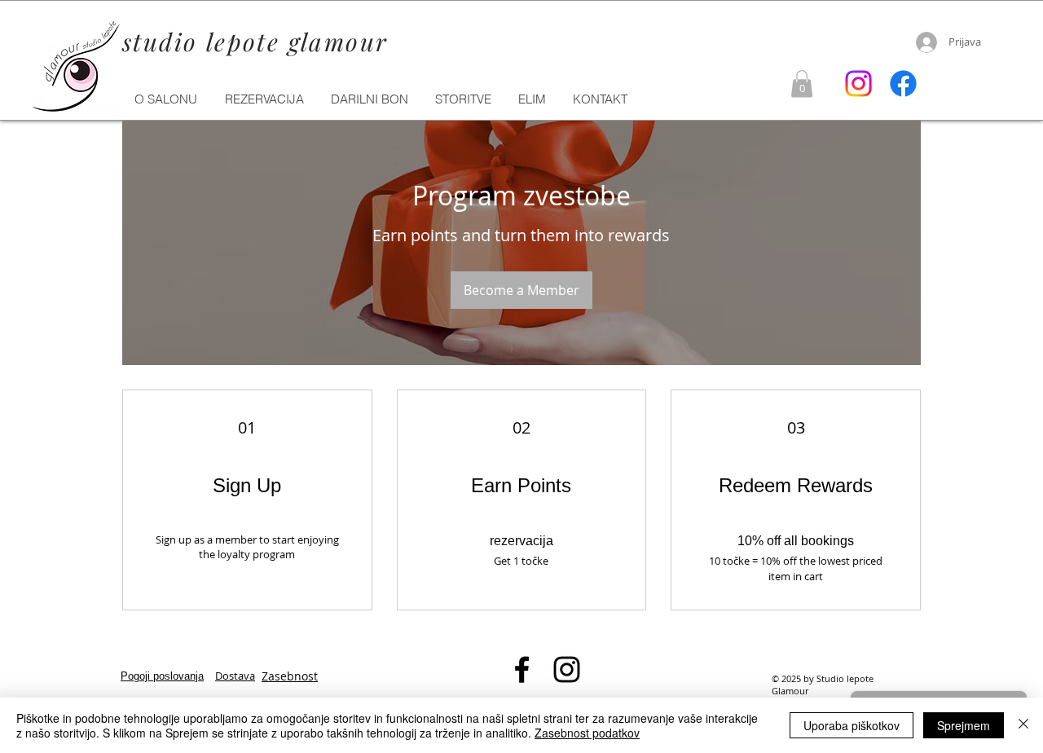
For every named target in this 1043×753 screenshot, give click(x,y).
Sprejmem (963, 725)
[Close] (1023, 725)
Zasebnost (290, 676)
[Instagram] (858, 83)
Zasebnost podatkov (587, 732)
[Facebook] (903, 83)
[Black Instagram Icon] (566, 669)
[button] (463, 99)
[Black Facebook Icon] (521, 669)
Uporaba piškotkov (851, 725)
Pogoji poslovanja (162, 676)
